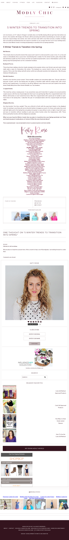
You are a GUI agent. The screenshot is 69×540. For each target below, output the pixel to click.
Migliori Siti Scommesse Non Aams (34, 161)
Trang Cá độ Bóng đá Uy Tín (34, 175)
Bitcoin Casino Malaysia (34, 188)
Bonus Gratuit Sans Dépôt (34, 156)
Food (28, 2)
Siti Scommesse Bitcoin (35, 142)
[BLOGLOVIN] (49, 7)
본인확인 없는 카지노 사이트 (34, 147)
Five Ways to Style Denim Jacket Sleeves (61, 421)
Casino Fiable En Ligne (34, 176)
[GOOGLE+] (54, 7)
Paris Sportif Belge (34, 138)
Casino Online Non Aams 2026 (34, 165)
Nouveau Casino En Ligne (22, 528)
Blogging (39, 2)
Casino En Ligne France (34, 178)
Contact (47, 2)
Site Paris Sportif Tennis (34, 145)
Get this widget (16, 485)
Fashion (15, 2)
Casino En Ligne (34, 185)
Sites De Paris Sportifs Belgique (34, 141)
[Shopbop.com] (16, 459)
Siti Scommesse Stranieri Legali (34, 170)
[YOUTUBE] (68, 7)
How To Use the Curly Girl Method (61, 435)
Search (55, 2)
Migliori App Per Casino (34, 162)
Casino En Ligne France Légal (34, 194)
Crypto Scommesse (34, 152)
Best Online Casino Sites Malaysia (34, 190)
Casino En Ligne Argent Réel (34, 180)
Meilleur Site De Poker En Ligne (40, 528)
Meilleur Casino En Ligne (34, 181)
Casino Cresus (34, 155)
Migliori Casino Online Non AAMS (35, 191)
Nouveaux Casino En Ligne (34, 186)
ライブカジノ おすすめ (34, 148)
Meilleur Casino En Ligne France (34, 164)
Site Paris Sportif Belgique (42, 530)
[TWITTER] (65, 7)
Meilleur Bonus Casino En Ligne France (34, 173)
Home (2, 2)
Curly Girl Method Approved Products (60, 392)
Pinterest (39, 205)
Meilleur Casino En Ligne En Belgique (34, 140)
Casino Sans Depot (34, 157)
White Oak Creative (42, 533)
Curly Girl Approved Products (60, 406)
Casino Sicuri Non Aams (34, 171)
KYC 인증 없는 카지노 (34, 160)
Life (33, 2)
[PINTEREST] (63, 7)
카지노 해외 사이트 (34, 174)
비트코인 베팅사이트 (34, 150)
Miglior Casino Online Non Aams (34, 169)
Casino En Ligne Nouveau (34, 154)
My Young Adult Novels (34, 448)
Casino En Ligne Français (34, 183)
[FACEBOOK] (51, 7)
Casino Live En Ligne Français (34, 151)
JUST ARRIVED (7, 462)
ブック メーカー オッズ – (34, 189)
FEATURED (5, 482)
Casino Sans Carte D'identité (34, 143)
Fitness (22, 2)
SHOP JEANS (6, 479)
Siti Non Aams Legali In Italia (34, 167)
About (8, 2)
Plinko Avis (34, 146)
